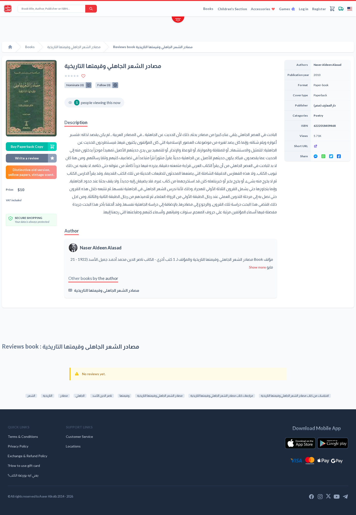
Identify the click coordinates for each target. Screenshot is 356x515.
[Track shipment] (341, 8)
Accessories (260, 9)
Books (208, 9)
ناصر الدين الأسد (102, 395)
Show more (257, 267)
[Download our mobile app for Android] (332, 443)
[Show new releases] (178, 20)
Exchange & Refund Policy (27, 456)
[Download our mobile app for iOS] (300, 443)
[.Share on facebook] (339, 156)
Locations (73, 446)
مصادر (64, 395)
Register (319, 9)
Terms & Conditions (23, 436)
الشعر (31, 395)
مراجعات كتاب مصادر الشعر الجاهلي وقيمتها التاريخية (221, 395)
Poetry (318, 115)
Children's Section (232, 9)
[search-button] (91, 9)
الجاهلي (80, 395)
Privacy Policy (18, 446)
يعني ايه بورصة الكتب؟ (23, 475)
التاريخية (47, 395)
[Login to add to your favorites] (83, 76)
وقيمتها (124, 395)
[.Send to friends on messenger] (315, 156)
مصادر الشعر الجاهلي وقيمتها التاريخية (106, 290)
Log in (303, 9)
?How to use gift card (24, 465)
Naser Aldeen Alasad (101, 247)
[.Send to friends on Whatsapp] (323, 156)
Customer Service (79, 436)
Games (284, 9)
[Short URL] (330, 146)
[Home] (10, 47)
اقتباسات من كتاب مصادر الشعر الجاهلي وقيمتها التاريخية (295, 395)
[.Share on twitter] (331, 156)
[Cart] (332, 8)
